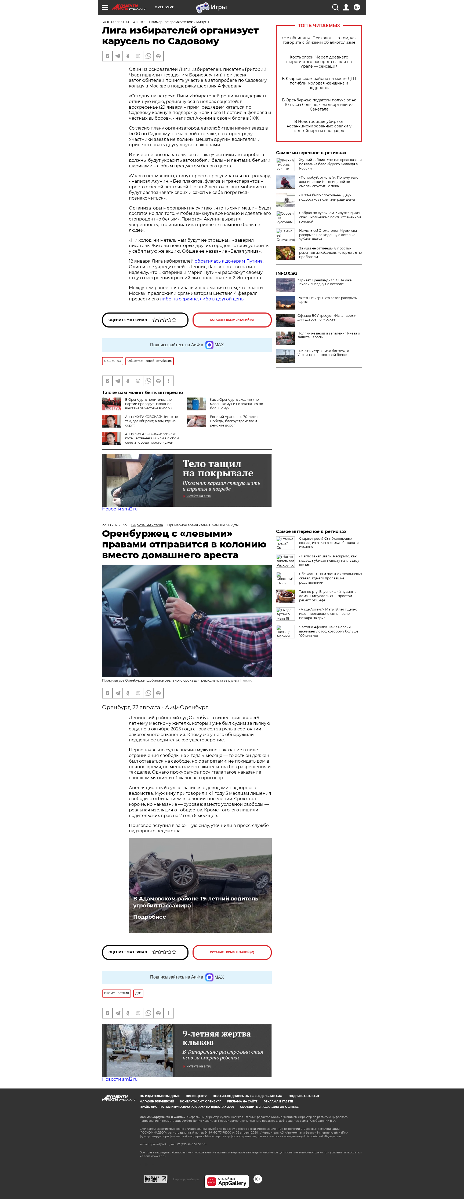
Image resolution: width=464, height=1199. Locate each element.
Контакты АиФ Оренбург (200, 1101)
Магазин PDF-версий (157, 1101)
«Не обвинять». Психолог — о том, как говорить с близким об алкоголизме (319, 40)
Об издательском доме (160, 1096)
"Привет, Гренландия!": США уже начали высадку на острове (324, 282)
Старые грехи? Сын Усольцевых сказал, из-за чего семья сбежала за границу (329, 542)
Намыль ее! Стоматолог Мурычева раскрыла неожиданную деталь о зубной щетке (328, 235)
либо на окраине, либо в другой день (202, 298)
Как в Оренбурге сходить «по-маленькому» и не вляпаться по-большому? (237, 404)
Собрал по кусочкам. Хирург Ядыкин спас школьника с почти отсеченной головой (330, 217)
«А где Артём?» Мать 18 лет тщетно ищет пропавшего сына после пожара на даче (328, 613)
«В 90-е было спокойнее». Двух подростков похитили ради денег (327, 197)
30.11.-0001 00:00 (115, 22)
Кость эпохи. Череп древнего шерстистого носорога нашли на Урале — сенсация (319, 62)
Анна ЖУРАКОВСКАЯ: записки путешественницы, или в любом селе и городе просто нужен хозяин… (152, 440)
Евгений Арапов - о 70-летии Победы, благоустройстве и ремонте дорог (234, 421)
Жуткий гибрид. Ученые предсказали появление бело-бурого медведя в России (330, 164)
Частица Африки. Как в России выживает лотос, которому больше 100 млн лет (328, 631)
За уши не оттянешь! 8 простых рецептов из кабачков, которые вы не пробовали (330, 252)
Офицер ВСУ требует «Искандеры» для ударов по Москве (327, 317)
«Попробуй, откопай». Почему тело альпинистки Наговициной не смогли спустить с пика (328, 181)
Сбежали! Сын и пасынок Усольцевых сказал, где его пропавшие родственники (330, 578)
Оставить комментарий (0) (232, 320)
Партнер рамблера (186, 1179)
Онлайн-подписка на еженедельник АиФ (247, 1096)
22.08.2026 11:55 (114, 525)
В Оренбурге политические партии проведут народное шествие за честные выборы (148, 404)
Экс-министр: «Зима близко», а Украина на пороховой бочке (323, 353)
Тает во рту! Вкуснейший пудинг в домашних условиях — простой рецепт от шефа (327, 596)
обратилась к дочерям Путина (229, 261)
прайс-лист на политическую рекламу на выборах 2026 (187, 1107)
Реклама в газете (278, 1101)
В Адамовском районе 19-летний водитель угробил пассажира (195, 902)
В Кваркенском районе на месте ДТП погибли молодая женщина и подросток (319, 83)
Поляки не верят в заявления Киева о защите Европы (329, 335)
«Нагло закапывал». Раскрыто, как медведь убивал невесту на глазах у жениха (329, 560)
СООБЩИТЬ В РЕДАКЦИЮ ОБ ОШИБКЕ (269, 1107)
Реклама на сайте (242, 1101)
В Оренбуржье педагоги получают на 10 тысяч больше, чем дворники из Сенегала (319, 105)
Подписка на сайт (304, 1096)
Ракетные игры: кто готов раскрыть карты (327, 300)
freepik (246, 680)
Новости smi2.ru (120, 509)
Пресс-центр (196, 1096)
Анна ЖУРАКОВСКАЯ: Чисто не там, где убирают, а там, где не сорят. (151, 421)
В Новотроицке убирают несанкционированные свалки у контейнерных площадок (319, 126)
